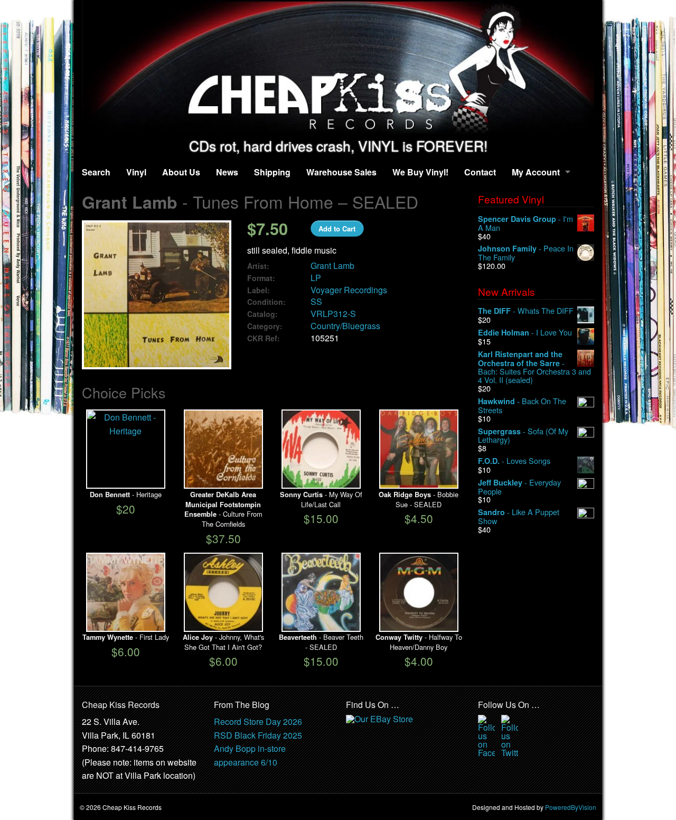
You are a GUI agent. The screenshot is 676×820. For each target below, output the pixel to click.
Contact (480, 172)
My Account (536, 172)
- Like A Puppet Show (518, 516)
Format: (261, 278)
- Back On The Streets (522, 405)
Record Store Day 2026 (258, 721)
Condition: (266, 302)
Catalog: (262, 314)
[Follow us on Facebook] (486, 735)
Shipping (272, 172)
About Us (181, 172)
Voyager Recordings (349, 290)
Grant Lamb (332, 265)
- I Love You (525, 332)
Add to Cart (336, 228)
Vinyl (136, 172)
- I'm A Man (525, 223)
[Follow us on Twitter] (509, 735)
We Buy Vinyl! (420, 172)
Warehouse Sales (341, 172)
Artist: (258, 266)
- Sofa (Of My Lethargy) (523, 435)
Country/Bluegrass (345, 326)
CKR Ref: (263, 338)
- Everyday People (519, 487)
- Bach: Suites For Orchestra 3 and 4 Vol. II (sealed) (534, 367)
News (227, 172)
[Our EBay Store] (381, 728)
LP (316, 278)
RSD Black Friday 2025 (258, 735)
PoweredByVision (570, 807)
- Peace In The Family (526, 253)
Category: (265, 326)
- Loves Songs (514, 460)
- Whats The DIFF (526, 310)
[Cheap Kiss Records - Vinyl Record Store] (338, 69)
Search (96, 172)
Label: (258, 290)
